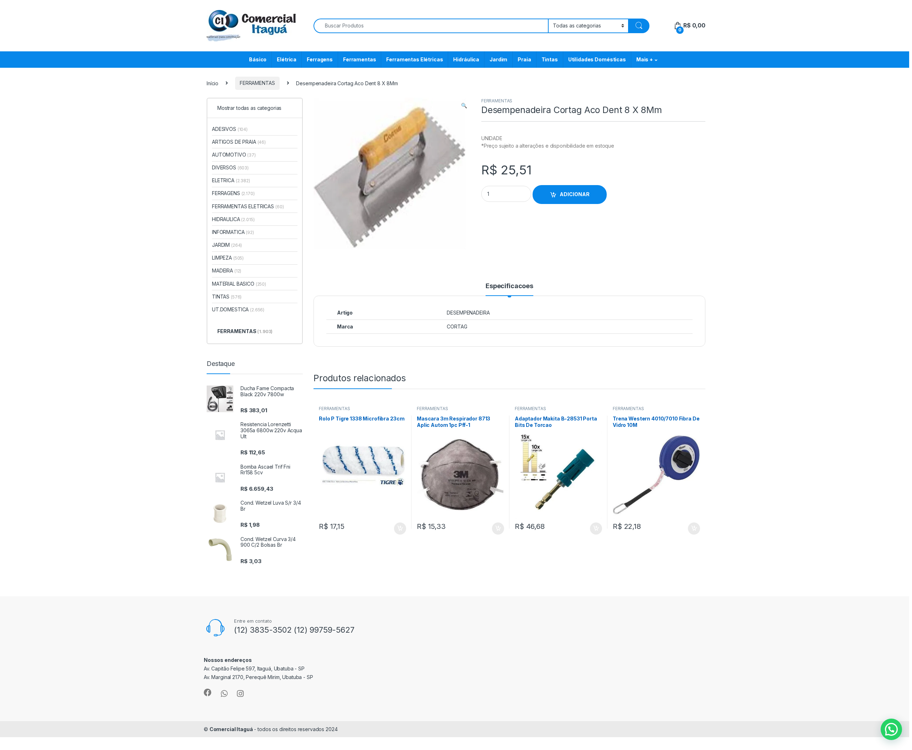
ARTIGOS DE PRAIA (239, 142)
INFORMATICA (233, 232)
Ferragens (320, 59)
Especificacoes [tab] (509, 286)
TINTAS (227, 297)
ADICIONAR (575, 194)
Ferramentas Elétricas (414, 59)
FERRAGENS (233, 193)
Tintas (550, 59)
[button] (464, 105)
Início (212, 83)
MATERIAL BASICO (239, 284)
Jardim (498, 59)
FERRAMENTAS (257, 83)
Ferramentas (359, 59)
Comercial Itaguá (231, 729)
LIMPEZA (228, 258)
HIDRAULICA (233, 219)
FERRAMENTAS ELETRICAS (248, 206)
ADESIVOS (230, 129)
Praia (524, 59)
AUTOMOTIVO (234, 155)
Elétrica (286, 59)
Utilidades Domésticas (597, 59)
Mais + (644, 59)
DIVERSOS (230, 167)
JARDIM (227, 245)
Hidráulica (466, 59)
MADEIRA (226, 270)
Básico (257, 59)
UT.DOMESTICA (238, 309)
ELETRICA (231, 180)
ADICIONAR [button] (393, 528)
